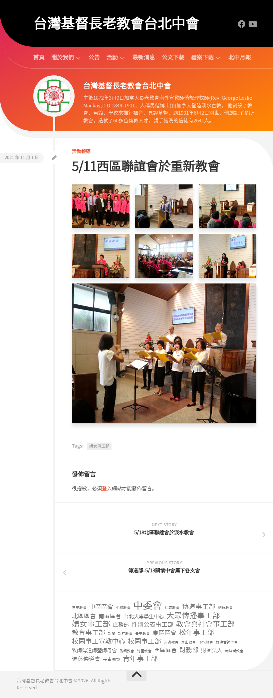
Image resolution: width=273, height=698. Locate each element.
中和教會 (123, 607)
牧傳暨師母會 (227, 642)
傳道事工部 (198, 607)
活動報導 (81, 151)
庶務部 (121, 624)
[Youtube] (252, 24)
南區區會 (110, 616)
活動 (112, 57)
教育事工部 (88, 633)
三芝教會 (79, 607)
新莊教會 (125, 633)
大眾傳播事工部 (193, 616)
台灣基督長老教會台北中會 (116, 23)
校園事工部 (144, 641)
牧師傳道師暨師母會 (94, 650)
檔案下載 (202, 57)
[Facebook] (242, 24)
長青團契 (111, 659)
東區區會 (164, 633)
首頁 (39, 57)
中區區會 (101, 607)
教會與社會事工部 (205, 624)
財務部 (188, 650)
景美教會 (142, 633)
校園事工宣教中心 (98, 641)
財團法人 (211, 650)
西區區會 (165, 650)
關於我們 (62, 57)
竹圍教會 (144, 651)
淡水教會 (205, 642)
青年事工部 (140, 659)
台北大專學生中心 (144, 616)
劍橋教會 (225, 607)
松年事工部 (196, 633)
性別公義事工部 (152, 625)
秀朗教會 (127, 651)
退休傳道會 (86, 659)
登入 (107, 488)
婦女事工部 (99, 446)
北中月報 (239, 57)
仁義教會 (172, 607)
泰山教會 (188, 642)
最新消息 (144, 57)
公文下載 (173, 57)
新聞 (111, 633)
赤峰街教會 (234, 651)
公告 (94, 57)
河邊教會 (171, 642)
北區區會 (84, 616)
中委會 (147, 606)
